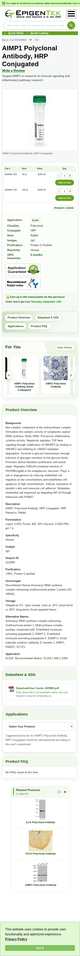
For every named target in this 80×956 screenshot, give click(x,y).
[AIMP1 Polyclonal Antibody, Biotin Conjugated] (24, 368)
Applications (16, 326)
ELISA (35, 220)
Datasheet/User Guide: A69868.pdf (37, 688)
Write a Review (13, 70)
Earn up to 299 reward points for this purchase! (37, 297)
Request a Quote (64, 207)
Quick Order (16, 33)
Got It (40, 948)
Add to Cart (64, 182)
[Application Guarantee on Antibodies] (23, 270)
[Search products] (71, 25)
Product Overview (19, 317)
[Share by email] (30, 39)
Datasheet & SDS (48, 317)
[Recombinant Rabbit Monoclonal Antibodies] (23, 283)
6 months (36, 254)
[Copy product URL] (36, 39)
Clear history (64, 347)
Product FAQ (40, 326)
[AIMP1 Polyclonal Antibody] (55, 368)
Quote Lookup (39, 33)
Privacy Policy (16, 939)
